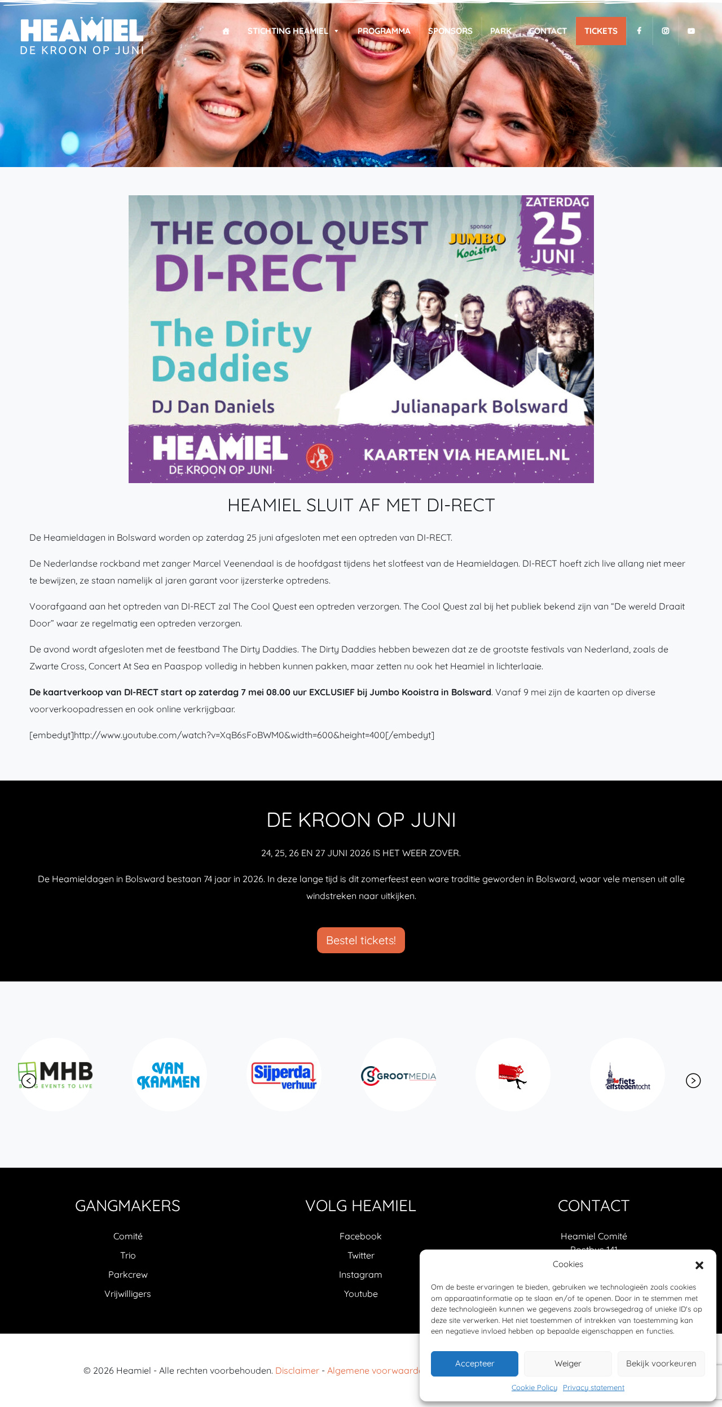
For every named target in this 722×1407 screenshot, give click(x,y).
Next (693, 1081)
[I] (665, 31)
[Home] (226, 31)
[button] (699, 1264)
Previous (28, 1081)
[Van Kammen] (72, 1074)
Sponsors (450, 30)
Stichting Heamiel (288, 30)
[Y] (691, 31)
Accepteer (475, 1363)
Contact (548, 30)
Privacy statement (593, 1387)
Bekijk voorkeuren (661, 1363)
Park (501, 30)
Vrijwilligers (127, 1293)
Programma (384, 30)
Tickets (601, 30)
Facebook (361, 1236)
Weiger (568, 1363)
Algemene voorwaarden (378, 1370)
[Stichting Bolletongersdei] (645, 1074)
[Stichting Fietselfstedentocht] (530, 1074)
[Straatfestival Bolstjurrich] (416, 1074)
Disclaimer (297, 1370)
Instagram (360, 1274)
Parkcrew (128, 1274)
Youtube (361, 1293)
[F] (639, 31)
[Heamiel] (81, 36)
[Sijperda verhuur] (186, 1074)
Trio (128, 1255)
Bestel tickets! (361, 940)
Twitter (361, 1255)
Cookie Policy (534, 1387)
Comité (128, 1236)
